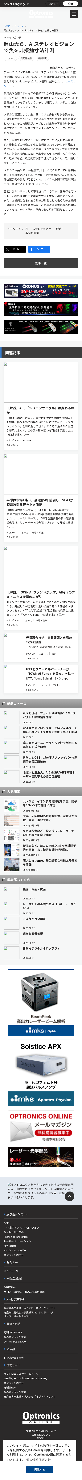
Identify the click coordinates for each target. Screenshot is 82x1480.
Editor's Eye (12, 440)
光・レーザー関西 (14, 1232)
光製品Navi (10, 1287)
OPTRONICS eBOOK (15, 1341)
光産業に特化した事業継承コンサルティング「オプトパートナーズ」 (28, 1314)
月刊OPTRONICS (13, 1332)
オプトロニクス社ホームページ (21, 1374)
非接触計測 (32, 233)
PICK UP (27, 440)
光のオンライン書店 (15, 1337)
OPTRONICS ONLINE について (41, 1431)
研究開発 (42, 58)
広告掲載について (41, 1434)
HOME (7, 26)
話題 (53, 653)
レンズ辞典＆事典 (14, 1357)
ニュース (18, 26)
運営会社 (41, 1437)
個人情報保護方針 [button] (38, 1459)
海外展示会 (10, 1246)
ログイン (53, 3)
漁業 (58, 229)
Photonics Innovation (16, 1236)
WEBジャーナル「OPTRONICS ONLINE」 (26, 1378)
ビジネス (56, 685)
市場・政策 (37, 532)
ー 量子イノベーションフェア (21, 1227)
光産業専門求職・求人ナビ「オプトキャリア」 (30, 1308)
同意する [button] (39, 1469)
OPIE (6, 1223)
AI (27, 229)
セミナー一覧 (11, 1271)
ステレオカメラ (41, 229)
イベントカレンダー (15, 1250)
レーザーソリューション (17, 1241)
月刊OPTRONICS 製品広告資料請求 (24, 1292)
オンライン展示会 (14, 1255)
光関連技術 (26, 58)
